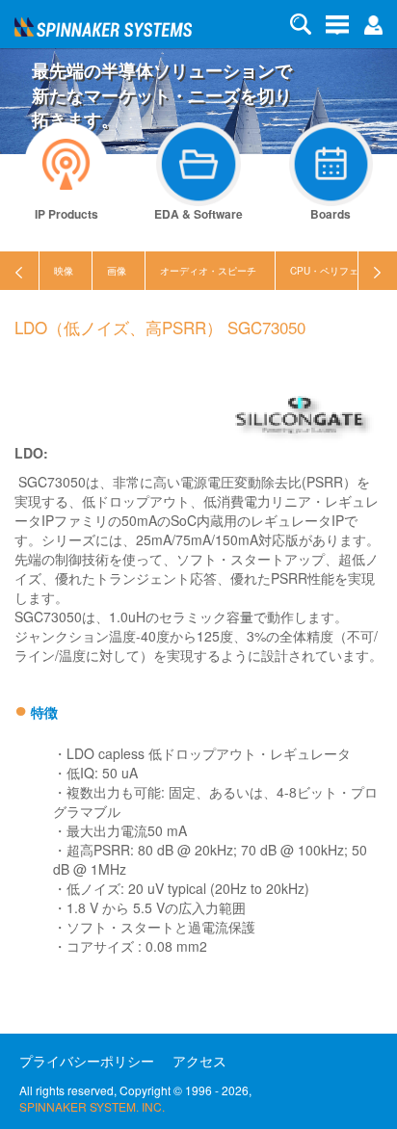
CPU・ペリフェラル (334, 270)
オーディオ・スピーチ (208, 270)
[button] (373, 23)
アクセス (199, 1060)
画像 (116, 270)
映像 (63, 270)
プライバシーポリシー (86, 1060)
